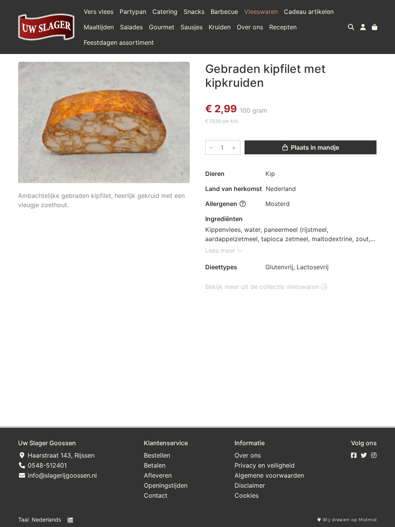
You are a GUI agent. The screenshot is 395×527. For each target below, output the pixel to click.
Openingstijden (165, 485)
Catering (164, 11)
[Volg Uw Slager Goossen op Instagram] (373, 455)
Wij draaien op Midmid (349, 519)
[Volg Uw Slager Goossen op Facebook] (353, 455)
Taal (23, 519)
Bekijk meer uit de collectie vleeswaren (263, 287)
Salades (131, 27)
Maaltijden (99, 27)
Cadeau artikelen (309, 11)
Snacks (194, 11)
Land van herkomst (233, 189)
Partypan (133, 11)
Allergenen (222, 204)
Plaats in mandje (314, 147)
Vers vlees (98, 11)
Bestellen (157, 455)
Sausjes (192, 27)
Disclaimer (250, 485)
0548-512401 (46, 465)
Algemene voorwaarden (269, 475)
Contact (155, 495)
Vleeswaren (261, 11)
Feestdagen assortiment (119, 42)
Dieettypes (221, 267)
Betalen (154, 465)
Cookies (246, 495)
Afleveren (158, 475)
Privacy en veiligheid (265, 465)
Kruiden (220, 27)
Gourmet (161, 27)
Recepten (283, 27)
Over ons (250, 27)
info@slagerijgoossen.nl (61, 475)
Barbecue (224, 11)
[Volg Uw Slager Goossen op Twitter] (364, 455)
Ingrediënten (224, 219)
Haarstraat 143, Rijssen (60, 455)
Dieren (215, 173)
